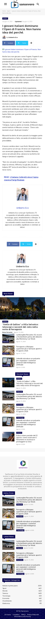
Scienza (5, 321)
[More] (31, 43)
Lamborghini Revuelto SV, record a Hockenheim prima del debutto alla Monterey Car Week (29, 337)
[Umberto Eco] (4, 37)
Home (4, 11)
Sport (8, 11)
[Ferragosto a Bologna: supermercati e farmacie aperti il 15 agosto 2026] (8, 350)
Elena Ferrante (7, 332)
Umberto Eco (13, 37)
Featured (5, 341)
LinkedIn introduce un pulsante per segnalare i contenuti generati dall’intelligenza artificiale (28, 361)
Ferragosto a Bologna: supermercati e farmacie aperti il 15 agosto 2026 (29, 349)
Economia (6, 353)
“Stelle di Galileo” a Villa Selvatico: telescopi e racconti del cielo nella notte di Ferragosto (20, 327)
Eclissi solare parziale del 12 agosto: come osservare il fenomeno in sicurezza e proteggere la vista (27, 438)
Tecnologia (6, 365)
